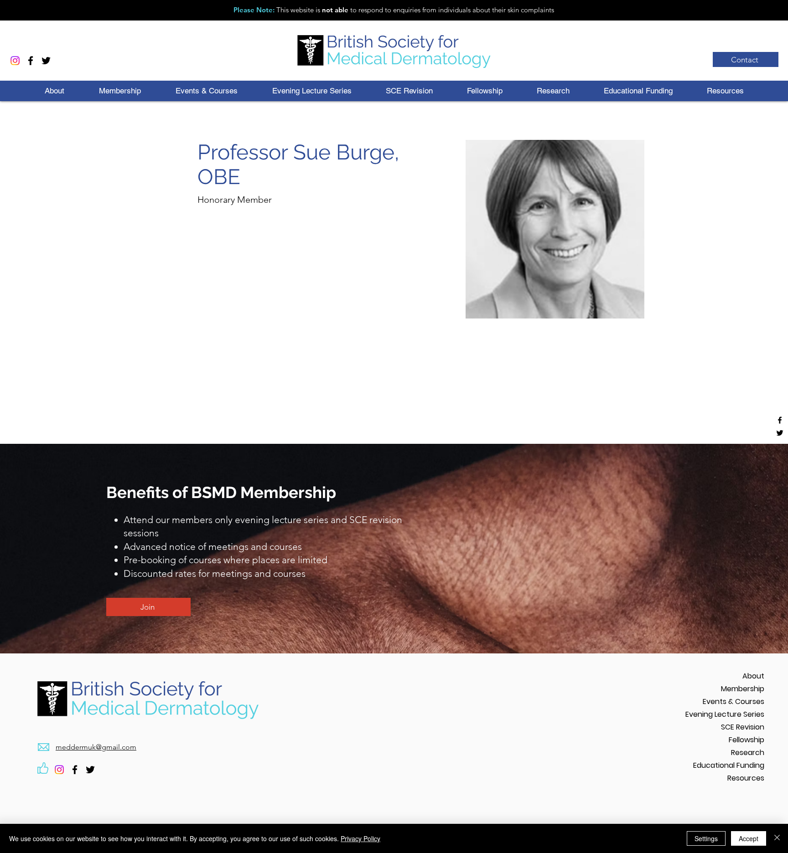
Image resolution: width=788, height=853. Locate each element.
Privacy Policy (360, 838)
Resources (745, 778)
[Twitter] (46, 61)
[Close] (777, 838)
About (753, 676)
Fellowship (746, 740)
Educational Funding (728, 765)
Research (747, 752)
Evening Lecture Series (724, 714)
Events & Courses (733, 701)
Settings (706, 838)
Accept (748, 838)
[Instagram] (15, 61)
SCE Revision (742, 727)
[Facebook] (30, 61)
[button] (54, 91)
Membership (742, 688)
